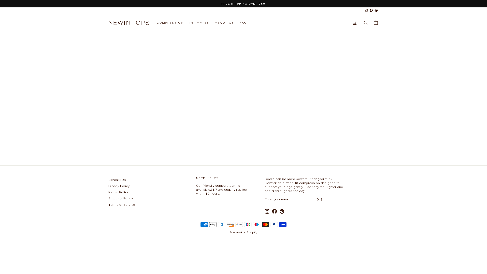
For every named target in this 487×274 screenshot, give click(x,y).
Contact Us (117, 180)
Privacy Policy (119, 186)
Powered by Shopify (243, 232)
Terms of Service (121, 204)
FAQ (243, 22)
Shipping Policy (120, 198)
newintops (129, 22)
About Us (224, 22)
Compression (170, 22)
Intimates (199, 22)
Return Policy (118, 192)
